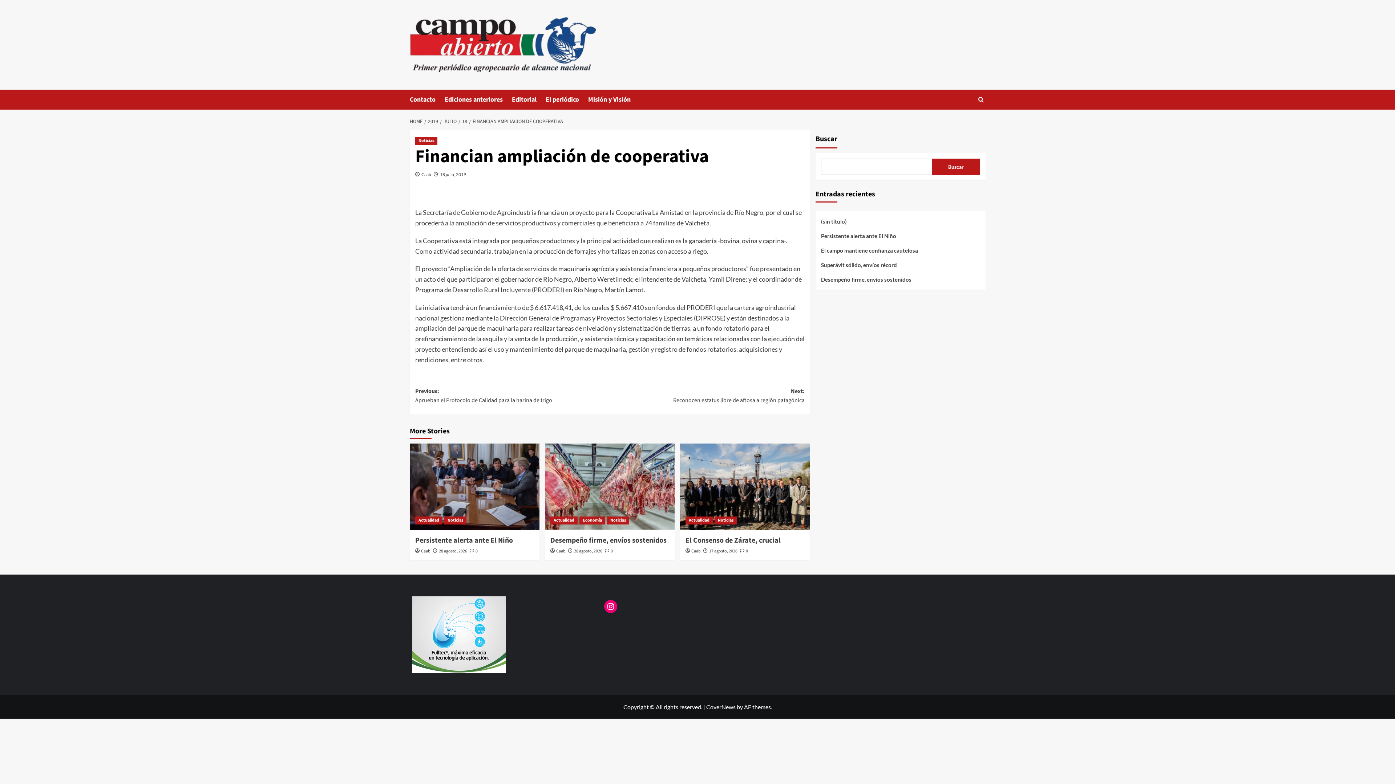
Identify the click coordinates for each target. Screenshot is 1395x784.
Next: (739, 396)
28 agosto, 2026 (453, 551)
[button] (981, 99)
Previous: (483, 396)
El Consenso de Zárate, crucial (733, 540)
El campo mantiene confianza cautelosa (869, 250)
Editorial (524, 99)
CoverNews (721, 706)
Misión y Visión (609, 99)
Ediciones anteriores (474, 99)
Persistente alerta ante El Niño (464, 540)
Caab (426, 174)
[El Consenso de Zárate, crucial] (745, 487)
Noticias (426, 141)
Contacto (423, 99)
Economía (592, 520)
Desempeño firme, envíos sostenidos (608, 540)
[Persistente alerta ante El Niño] (474, 487)
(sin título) (834, 221)
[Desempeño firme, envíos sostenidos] (610, 487)
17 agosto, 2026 (723, 551)
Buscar (826, 139)
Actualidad (428, 520)
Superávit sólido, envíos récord (859, 265)
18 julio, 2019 (453, 174)
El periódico (562, 99)
